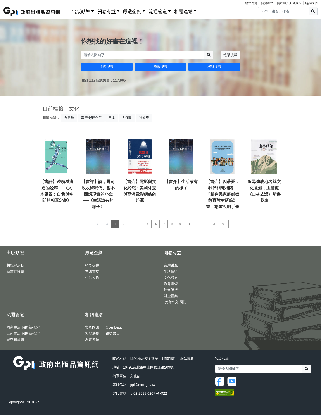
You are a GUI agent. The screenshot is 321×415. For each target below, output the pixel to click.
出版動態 (81, 11)
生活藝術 (171, 271)
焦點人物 (92, 277)
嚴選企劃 (132, 11)
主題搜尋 (107, 67)
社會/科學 (171, 290)
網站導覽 (251, 3)
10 (189, 224)
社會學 (144, 118)
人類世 (127, 118)
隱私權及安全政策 (289, 3)
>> (223, 224)
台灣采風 (171, 265)
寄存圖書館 (15, 339)
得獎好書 (92, 265)
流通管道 (158, 11)
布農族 (69, 118)
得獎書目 (113, 333)
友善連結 (92, 339)
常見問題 (92, 327)
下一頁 (211, 224)
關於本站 (267, 3)
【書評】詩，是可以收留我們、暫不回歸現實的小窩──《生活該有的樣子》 (98, 194)
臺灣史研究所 (91, 118)
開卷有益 (106, 11)
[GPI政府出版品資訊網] (31, 11)
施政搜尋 (160, 67)
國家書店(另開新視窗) (23, 327)
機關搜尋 (214, 67)
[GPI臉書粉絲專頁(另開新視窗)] (220, 381)
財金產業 (171, 296)
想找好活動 (15, 265)
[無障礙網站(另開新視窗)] (224, 392)
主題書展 (92, 271)
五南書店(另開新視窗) (23, 333)
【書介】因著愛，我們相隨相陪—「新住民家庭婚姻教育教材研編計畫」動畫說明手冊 (222, 194)
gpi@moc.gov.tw (142, 385)
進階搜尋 (230, 55)
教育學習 (171, 284)
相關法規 (92, 333)
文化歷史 (171, 277)
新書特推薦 (15, 271)
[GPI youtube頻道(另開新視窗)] (233, 381)
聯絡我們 (311, 3)
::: (67, 10)
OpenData (114, 327)
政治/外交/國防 (175, 302)
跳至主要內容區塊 (12, 2)
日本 (111, 118)
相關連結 (183, 11)
